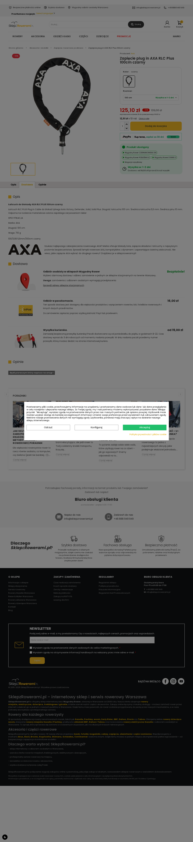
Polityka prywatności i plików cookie (148, 434)
